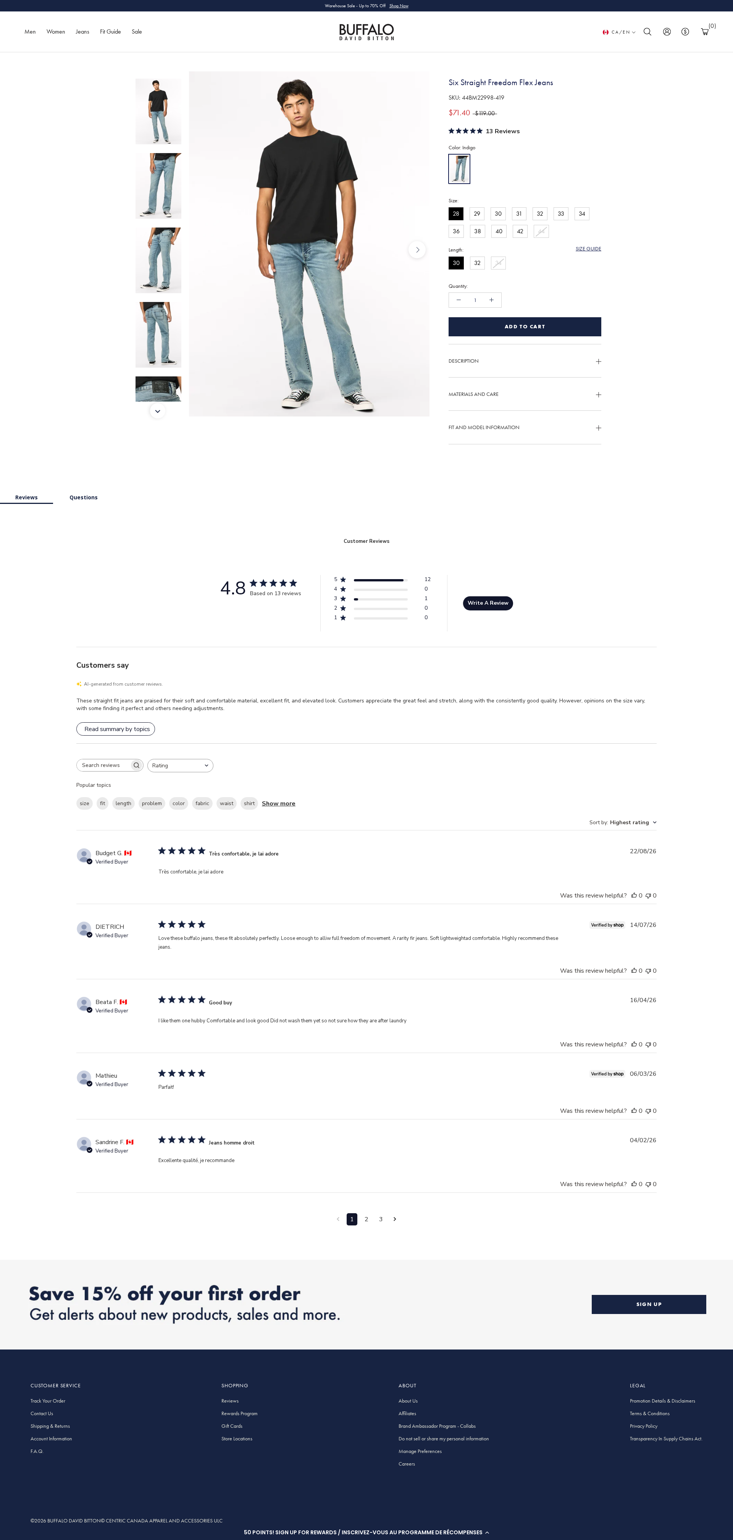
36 (456, 231)
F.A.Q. (37, 1451)
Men (30, 31)
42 (520, 231)
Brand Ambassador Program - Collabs (437, 1425)
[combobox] (180, 765)
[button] (366, 1532)
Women (56, 31)
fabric (202, 803)
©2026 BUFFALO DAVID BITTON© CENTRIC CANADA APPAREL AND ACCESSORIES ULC (127, 1520)
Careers (407, 1463)
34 (582, 214)
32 (540, 214)
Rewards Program (239, 1413)
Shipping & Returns (50, 1425)
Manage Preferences (420, 1451)
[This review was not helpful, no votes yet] (648, 895)
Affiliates (407, 1413)
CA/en (621, 32)
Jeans (82, 31)
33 (561, 214)
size (84, 803)
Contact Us (42, 1413)
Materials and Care (474, 394)
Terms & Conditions (650, 1413)
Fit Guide (110, 31)
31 (519, 214)
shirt (249, 803)
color (179, 803)
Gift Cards (231, 1425)
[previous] (201, 249)
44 (541, 231)
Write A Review (488, 603)
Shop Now (398, 6)
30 (498, 214)
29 (477, 214)
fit (102, 803)
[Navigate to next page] (395, 1219)
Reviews (26, 497)
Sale (137, 31)
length (123, 803)
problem (152, 803)
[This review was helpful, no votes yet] (634, 895)
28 (456, 214)
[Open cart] (705, 32)
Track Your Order (48, 1400)
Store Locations (236, 1438)
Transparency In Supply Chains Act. (666, 1438)
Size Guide (588, 248)
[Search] (647, 32)
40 (499, 231)
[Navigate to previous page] (338, 1219)
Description (464, 360)
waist (226, 803)
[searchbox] (103, 765)
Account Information (51, 1438)
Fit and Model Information (484, 427)
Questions (83, 497)
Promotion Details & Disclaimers (662, 1400)
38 (477, 231)
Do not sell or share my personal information (444, 1438)
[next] (417, 249)
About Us (408, 1400)
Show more (278, 803)
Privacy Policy (643, 1425)
